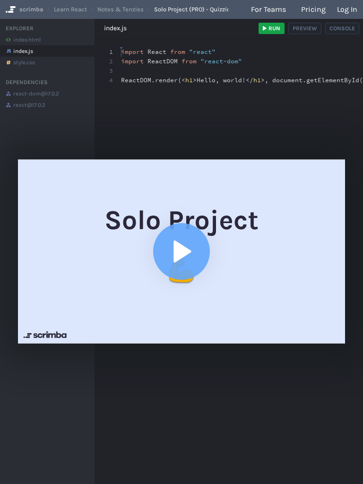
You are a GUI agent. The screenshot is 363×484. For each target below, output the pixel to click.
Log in (347, 9)
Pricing (313, 9)
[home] (9, 9)
